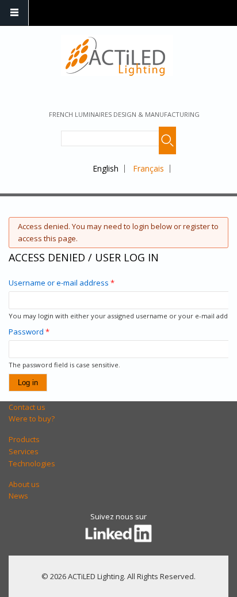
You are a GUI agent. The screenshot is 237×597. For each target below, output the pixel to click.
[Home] (117, 55)
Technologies (32, 463)
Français (148, 168)
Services (24, 451)
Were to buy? (32, 418)
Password (29, 331)
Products (24, 439)
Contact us (27, 407)
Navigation (14, 13)
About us (24, 484)
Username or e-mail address (61, 282)
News (18, 495)
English (105, 168)
